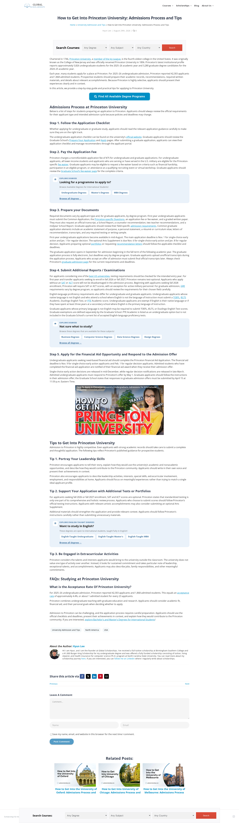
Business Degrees (70, 336)
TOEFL (176, 297)
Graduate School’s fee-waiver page (79, 171)
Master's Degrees (100, 192)
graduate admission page (75, 261)
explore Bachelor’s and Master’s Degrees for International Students (120, 619)
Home (72, 25)
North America (92, 630)
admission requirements (143, 225)
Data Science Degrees (128, 336)
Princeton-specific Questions (109, 219)
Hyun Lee (106, 30)
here (83, 658)
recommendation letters (129, 243)
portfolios (96, 243)
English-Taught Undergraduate (77, 536)
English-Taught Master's (110, 536)
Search (172, 48)
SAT (63, 282)
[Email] (106, 676)
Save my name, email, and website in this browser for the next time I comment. (93, 734)
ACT (71, 282)
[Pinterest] (100, 676)
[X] (88, 676)
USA (106, 630)
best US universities (99, 276)
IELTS (183, 297)
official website (134, 136)
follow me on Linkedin (124, 658)
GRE (183, 286)
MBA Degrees (121, 192)
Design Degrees (152, 336)
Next (187, 683)
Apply (103, 140)
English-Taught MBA (138, 536)
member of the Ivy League (107, 58)
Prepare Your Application (82, 140)
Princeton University (80, 58)
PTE (89, 300)
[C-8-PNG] (34, 4)
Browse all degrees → (70, 198)
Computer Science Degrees (98, 336)
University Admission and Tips (91, 25)
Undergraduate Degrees (73, 192)
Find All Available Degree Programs (121, 96)
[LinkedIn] (94, 676)
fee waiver (63, 164)
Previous (54, 683)
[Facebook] (82, 676)
